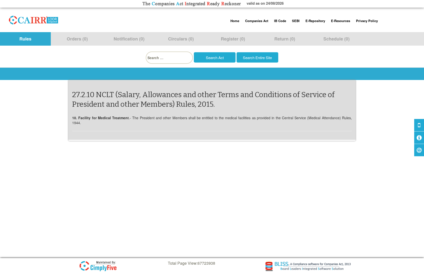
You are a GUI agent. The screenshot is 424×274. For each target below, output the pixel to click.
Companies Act (256, 20)
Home (234, 20)
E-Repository (315, 20)
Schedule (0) (336, 39)
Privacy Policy (367, 20)
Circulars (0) (181, 39)
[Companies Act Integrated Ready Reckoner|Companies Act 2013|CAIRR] (34, 19)
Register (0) (233, 39)
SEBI (296, 20)
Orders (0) (77, 39)
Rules (25, 39)
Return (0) (284, 39)
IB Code (280, 20)
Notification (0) (129, 39)
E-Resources (340, 20)
